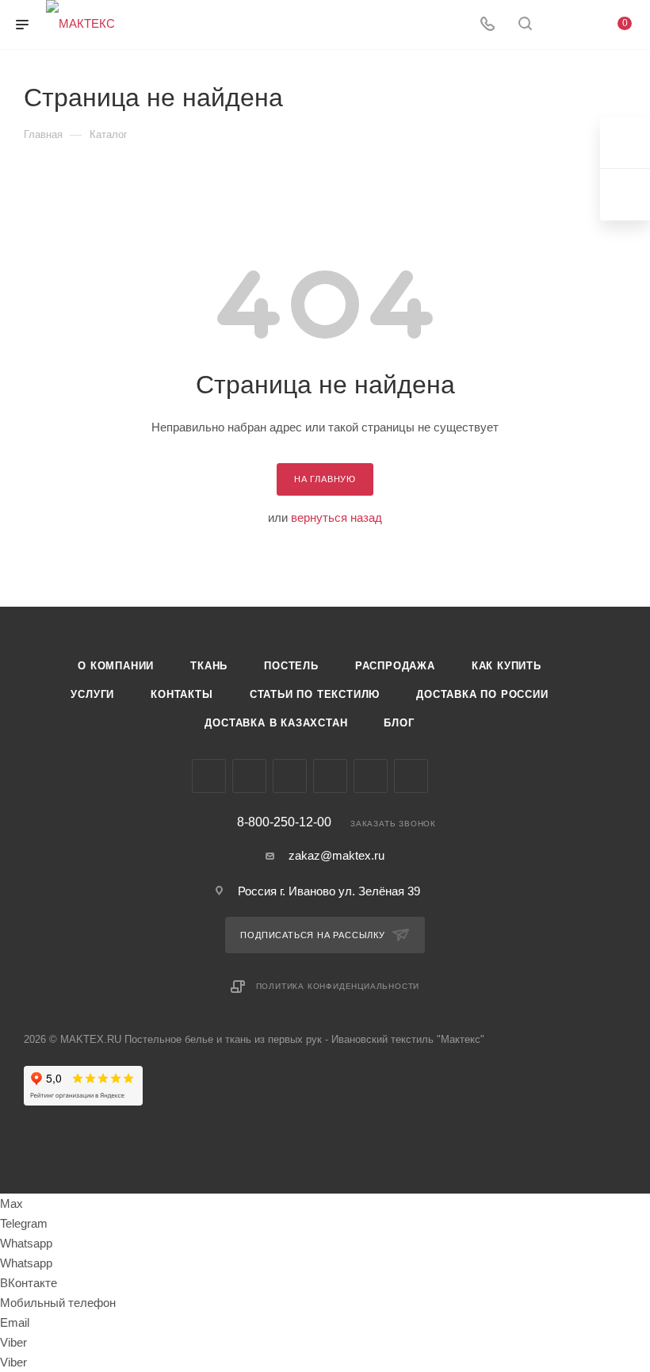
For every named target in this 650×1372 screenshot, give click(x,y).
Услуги (92, 694)
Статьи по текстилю (315, 694)
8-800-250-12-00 (284, 822)
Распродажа (395, 666)
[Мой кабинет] (563, 25)
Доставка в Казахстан (276, 723)
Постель (291, 666)
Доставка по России (482, 694)
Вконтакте (209, 776)
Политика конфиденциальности (338, 986)
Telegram (249, 776)
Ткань (209, 666)
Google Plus (371, 776)
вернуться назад (336, 517)
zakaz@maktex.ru (336, 855)
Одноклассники (330, 776)
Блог (399, 723)
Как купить (506, 666)
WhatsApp (411, 776)
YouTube (290, 776)
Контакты (181, 694)
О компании (116, 666)
